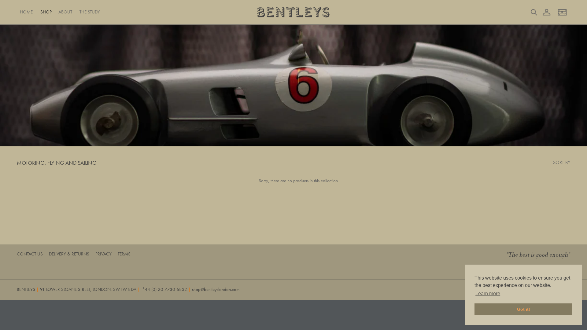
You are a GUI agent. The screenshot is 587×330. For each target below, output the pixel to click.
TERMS (124, 254)
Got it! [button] (523, 309)
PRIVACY (103, 254)
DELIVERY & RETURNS (69, 254)
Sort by (561, 162)
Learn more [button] (487, 293)
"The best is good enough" (538, 255)
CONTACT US (30, 254)
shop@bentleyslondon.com (215, 289)
